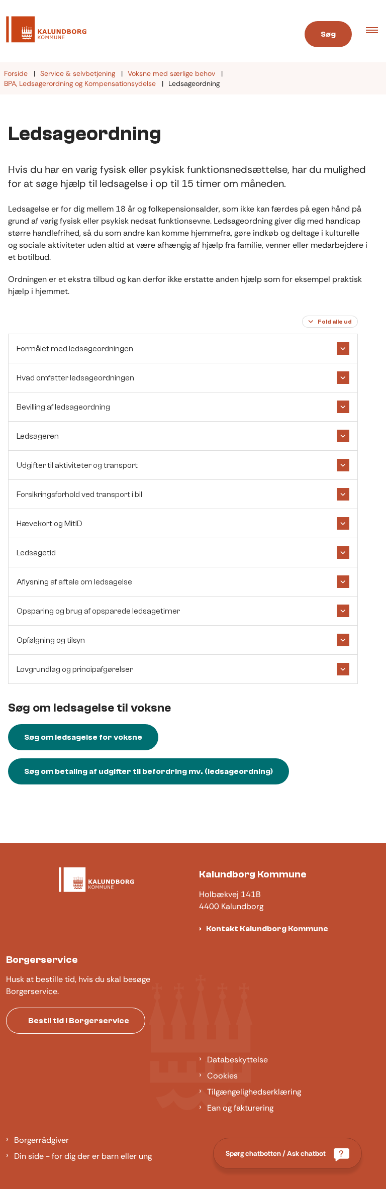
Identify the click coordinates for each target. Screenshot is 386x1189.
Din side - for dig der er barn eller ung (83, 1156)
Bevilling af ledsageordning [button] (63, 407)
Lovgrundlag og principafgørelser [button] (75, 669)
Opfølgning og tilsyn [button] (51, 640)
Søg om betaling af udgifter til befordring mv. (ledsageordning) (148, 771)
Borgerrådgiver (41, 1140)
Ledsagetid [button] (36, 552)
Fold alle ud (335, 321)
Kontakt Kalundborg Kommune (267, 928)
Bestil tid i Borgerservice (78, 1020)
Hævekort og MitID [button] (49, 523)
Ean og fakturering (240, 1108)
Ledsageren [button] (38, 436)
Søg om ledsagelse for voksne (83, 737)
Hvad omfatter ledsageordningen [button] (75, 377)
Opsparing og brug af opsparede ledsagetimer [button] (98, 611)
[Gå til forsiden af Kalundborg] (141, 31)
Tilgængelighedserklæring (254, 1091)
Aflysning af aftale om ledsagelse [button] (74, 581)
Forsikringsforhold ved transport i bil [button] (79, 494)
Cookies (222, 1075)
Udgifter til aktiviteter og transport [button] (77, 465)
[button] (376, 31)
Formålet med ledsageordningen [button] (75, 348)
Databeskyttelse (237, 1059)
